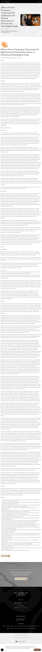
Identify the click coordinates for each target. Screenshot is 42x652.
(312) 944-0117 (27, 648)
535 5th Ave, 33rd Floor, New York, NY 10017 (20, 619)
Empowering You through (21, 572)
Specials (16, 628)
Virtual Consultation (26, 628)
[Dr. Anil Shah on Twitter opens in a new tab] (21, 610)
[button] (2, 650)
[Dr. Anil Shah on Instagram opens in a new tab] (17, 610)
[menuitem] (17, 610)
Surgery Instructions (10, 628)
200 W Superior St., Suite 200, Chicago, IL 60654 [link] (21, 603)
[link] (20, 605)
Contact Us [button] (37, 649)
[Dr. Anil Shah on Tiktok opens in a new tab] (23, 610)
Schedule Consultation (20, 578)
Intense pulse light (14, 545)
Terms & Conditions (16, 637)
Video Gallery (33, 628)
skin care (10, 533)
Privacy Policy (23, 637)
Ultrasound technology (22, 85)
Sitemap (27, 637)
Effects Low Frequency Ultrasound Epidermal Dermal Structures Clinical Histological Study (9, 31)
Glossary (20, 628)
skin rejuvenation (5, 66)
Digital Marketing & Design (22, 641)
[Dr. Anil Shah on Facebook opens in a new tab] (19, 610)
